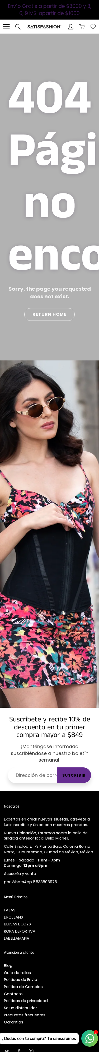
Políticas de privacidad (26, 1000)
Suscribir (74, 775)
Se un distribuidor (20, 1008)
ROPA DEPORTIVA (19, 931)
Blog (8, 965)
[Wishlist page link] (93, 26)
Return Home (49, 314)
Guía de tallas (17, 972)
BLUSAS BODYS (17, 924)
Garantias (13, 1022)
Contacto (13, 994)
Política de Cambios (23, 986)
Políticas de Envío (20, 979)
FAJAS (9, 910)
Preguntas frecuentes (24, 1015)
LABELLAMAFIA (16, 938)
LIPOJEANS (13, 917)
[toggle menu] (6, 27)
